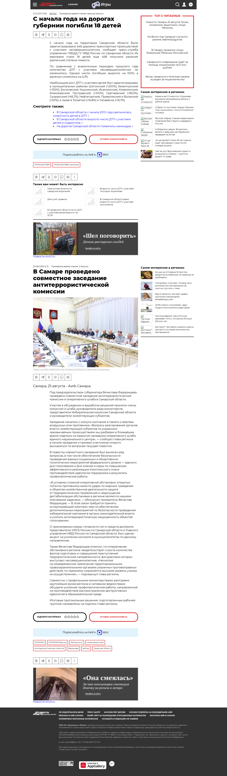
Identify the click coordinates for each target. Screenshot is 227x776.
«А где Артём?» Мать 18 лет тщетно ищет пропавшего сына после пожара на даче (173, 143)
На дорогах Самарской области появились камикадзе (94, 126)
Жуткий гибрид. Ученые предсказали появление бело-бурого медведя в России (174, 121)
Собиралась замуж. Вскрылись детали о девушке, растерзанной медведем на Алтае (172, 132)
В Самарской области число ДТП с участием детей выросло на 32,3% (64, 212)
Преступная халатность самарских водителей (59, 190)
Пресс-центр (93, 712)
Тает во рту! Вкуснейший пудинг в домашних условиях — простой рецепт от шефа (172, 154)
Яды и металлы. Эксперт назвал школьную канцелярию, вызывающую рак (171, 297)
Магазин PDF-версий (114, 712)
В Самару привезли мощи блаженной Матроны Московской (167, 51)
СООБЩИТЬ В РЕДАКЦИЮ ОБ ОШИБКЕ (120, 719)
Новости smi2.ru (44, 256)
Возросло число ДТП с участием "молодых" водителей (117, 190)
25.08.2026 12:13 (41, 266)
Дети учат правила (57, 199)
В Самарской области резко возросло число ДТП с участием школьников (116, 202)
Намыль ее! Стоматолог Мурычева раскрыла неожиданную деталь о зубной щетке (173, 99)
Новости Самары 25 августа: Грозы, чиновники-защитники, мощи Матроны (167, 25)
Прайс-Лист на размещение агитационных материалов (116, 715)
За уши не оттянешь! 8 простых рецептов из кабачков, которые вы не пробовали (174, 275)
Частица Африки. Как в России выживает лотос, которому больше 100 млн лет (173, 319)
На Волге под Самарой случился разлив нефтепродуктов (167, 38)
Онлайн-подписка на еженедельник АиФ (150, 712)
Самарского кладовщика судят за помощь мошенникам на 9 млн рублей (167, 65)
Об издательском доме (71, 712)
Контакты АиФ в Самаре (162, 715)
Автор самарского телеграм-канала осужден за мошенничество (167, 78)
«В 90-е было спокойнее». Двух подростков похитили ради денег (172, 306)
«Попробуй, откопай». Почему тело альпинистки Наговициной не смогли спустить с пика (173, 286)
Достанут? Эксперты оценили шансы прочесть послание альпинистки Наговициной (174, 329)
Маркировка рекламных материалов (78, 719)
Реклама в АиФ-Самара (71, 715)
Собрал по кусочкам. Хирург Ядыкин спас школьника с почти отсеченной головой (174, 110)
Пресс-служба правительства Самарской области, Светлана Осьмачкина (71, 369)
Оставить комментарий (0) (113, 139)
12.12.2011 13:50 (40, 13)
